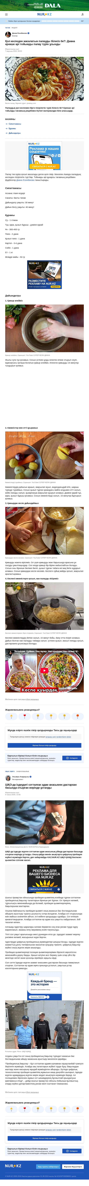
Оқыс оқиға (10, 771)
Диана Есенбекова (25, 180)
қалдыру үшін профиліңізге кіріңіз (58, 737)
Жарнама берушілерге (73, 1167)
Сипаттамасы (15, 124)
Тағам (7, 28)
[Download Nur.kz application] (44, 5)
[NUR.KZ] (44, 14)
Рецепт (14, 28)
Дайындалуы (15, 133)
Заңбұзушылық (22, 771)
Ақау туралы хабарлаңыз (48, 1167)
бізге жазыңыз (32, 699)
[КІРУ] (82, 14)
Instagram (74, 758)
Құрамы (12, 128)
